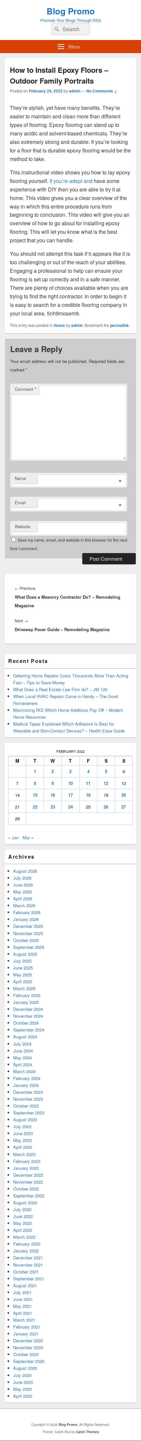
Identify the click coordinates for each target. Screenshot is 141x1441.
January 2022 (26, 1251)
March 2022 (24, 1237)
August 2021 (25, 1285)
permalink (119, 325)
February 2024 (26, 1078)
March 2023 (24, 1154)
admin (74, 91)
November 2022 (28, 1182)
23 (52, 807)
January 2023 (26, 1168)
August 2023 (25, 1119)
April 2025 (22, 981)
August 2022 (25, 1202)
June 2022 (23, 1216)
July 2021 (22, 1292)
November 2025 (28, 933)
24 (70, 807)
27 (123, 807)
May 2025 (22, 974)
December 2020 (28, 1340)
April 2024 (22, 1064)
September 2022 (28, 1195)
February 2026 (26, 912)
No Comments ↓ (101, 91)
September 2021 (28, 1278)
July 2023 (22, 1126)
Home (59, 325)
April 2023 (22, 1147)
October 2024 (26, 1023)
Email (20, 502)
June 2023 (23, 1133)
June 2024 (23, 1051)
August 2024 (25, 1036)
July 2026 (22, 878)
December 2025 (28, 926)
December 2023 (28, 1092)
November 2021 (28, 1265)
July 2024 (22, 1044)
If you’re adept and (71, 181)
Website (22, 526)
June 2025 (23, 968)
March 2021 (24, 1320)
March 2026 (24, 905)
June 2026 (23, 885)
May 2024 (22, 1057)
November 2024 (28, 1016)
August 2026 (25, 871)
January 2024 (26, 1085)
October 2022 (26, 1189)
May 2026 (22, 892)
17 (70, 795)
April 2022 (22, 1230)
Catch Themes (87, 1432)
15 (35, 795)
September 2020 (28, 1361)
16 (52, 795)
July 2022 (22, 1209)
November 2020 (28, 1347)
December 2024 (28, 1009)
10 (70, 783)
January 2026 (26, 919)
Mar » (28, 837)
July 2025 (22, 961)
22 (35, 807)
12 (106, 783)
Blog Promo (71, 11)
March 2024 (24, 1071)
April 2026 (22, 898)
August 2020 (25, 1368)
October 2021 (26, 1272)
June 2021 (23, 1299)
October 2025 (26, 940)
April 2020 (22, 1396)
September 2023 (28, 1113)
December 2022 (28, 1175)
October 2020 (26, 1354)
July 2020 (22, 1375)
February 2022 (26, 1244)
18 (88, 795)
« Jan (13, 837)
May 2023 (22, 1140)
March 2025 (24, 988)
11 (88, 783)
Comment (25, 389)
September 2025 (28, 947)
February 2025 (26, 995)
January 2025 (26, 1002)
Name (20, 478)
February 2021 (26, 1327)
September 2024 (28, 1030)
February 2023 (26, 1161)
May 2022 (22, 1223)
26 (106, 807)
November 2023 (28, 1099)
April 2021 (22, 1313)
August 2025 (25, 954)
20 (123, 795)
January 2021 (26, 1334)
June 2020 (23, 1382)
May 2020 (22, 1389)
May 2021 (22, 1306)
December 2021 (28, 1257)
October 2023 (26, 1106)
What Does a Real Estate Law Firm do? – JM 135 (60, 689)
